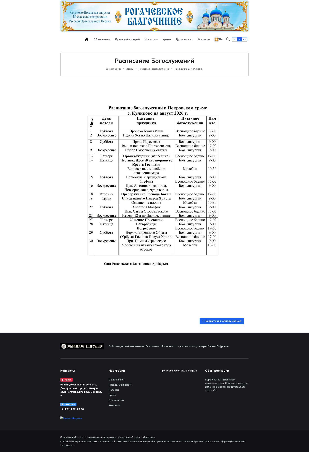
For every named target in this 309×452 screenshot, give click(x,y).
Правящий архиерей (127, 39)
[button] (228, 39)
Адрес (68, 380)
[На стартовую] (86, 39)
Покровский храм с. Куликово (154, 69)
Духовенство (184, 39)
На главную (115, 69)
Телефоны (70, 404)
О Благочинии (102, 39)
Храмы (167, 39)
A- (235, 39)
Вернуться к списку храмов (223, 321)
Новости (150, 39)
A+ (244, 39)
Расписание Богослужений (189, 69)
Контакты (203, 39)
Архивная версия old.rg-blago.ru (179, 370)
